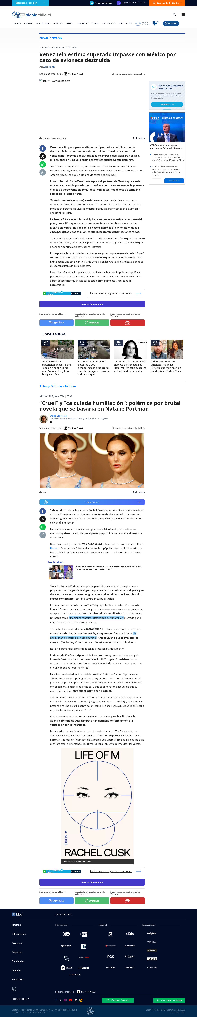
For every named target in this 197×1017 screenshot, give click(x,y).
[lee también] (61, 572)
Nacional (28, 23)
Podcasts (16, 23)
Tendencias (83, 23)
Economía (58, 23)
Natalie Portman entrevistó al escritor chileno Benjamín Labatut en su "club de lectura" (108, 568)
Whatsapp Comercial (119, 1000)
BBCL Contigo (125, 23)
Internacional (43, 23)
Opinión (95, 23)
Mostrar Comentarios (92, 304)
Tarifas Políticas (20, 998)
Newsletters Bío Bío (103, 3)
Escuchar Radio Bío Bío (168, 3)
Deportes (70, 23)
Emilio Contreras (58, 415)
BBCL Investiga (109, 23)
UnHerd (54, 548)
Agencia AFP (49, 67)
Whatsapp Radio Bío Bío (171, 1000)
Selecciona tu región (26, 2)
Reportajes (18, 979)
